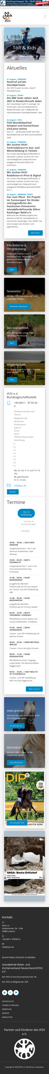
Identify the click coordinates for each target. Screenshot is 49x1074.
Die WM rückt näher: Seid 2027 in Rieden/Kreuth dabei (24, 99)
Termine (16, 502)
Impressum (6, 1009)
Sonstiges (25, 531)
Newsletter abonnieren (18, 306)
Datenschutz (8, 1001)
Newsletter (7, 1017)
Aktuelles (17, 68)
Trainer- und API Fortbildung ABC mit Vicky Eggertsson (24, 676)
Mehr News (35, 233)
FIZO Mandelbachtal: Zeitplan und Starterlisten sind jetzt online (23, 125)
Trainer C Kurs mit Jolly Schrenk (24, 645)
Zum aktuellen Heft (17, 823)
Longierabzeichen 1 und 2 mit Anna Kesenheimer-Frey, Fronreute (23, 566)
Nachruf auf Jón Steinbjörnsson (16, 83)
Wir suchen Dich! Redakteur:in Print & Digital (24, 174)
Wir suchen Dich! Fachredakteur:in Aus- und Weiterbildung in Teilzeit (23, 147)
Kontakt (13, 492)
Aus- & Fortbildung (26, 513)
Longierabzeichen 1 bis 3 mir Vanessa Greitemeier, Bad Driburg (23, 548)
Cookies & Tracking (10, 1005)
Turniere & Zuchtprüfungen (28, 522)
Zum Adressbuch (16, 762)
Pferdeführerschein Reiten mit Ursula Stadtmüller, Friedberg (23, 617)
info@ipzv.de (20, 485)
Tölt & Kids (20, 47)
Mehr (12, 270)
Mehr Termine (34, 689)
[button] (45, 17)
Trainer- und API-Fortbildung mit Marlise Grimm (24, 632)
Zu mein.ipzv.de (16, 726)
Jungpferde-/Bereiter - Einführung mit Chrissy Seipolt (23, 602)
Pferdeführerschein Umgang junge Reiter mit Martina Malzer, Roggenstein (24, 660)
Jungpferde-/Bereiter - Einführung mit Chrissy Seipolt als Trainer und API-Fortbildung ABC (24, 585)
